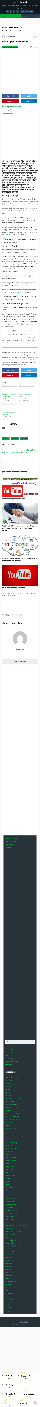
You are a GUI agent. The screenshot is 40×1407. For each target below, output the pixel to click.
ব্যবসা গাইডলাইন (9, 1299)
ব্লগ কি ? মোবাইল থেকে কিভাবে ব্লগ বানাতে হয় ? (14, 472)
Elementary (10, 235)
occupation (9, 1193)
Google (7, 1154)
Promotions (9, 1219)
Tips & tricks (9, 1255)
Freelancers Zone (11, 1149)
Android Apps (9, 1081)
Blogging (8, 1093)
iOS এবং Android (10, 1175)
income (7, 1163)
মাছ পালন (7, 1302)
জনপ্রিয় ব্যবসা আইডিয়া (10, 1281)
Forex (7, 1137)
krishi (7, 1181)
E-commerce (9, 1110)
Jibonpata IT (24, 1324)
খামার (6, 1272)
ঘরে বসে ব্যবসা (8, 1275)
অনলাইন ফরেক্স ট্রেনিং (8, 114)
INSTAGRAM (9, 1169)
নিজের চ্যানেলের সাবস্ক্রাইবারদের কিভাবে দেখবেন (13, 499)
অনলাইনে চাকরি (8, 1269)
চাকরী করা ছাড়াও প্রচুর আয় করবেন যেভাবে (12, 615)
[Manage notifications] (35, 1402)
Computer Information (13, 1098)
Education (8, 1125)
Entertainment (10, 1128)
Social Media (9, 1243)
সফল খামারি (8, 1308)
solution (8, 1249)
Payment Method (11, 1210)
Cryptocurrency (10, 1101)
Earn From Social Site (12, 1119)
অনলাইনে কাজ (8, 1267)
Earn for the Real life (10, 47)
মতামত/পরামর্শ (8, 1065)
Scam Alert (9, 1228)
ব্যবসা (6, 1296)
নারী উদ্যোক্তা (8, 1284)
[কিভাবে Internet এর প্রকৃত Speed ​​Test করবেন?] (9, 389)
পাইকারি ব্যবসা (8, 1290)
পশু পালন (7, 1287)
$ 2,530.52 (29, 1393)
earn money (9, 1122)
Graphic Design (10, 1160)
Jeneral (7, 1178)
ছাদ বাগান (7, 1278)
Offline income (10, 1196)
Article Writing (10, 1084)
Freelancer (8, 1146)
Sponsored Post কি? (11, 1062)
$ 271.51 (24, 1402)
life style (8, 1184)
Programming (10, 1216)
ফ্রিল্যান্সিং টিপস (9, 1293)
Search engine (10, 1234)
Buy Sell (8, 1095)
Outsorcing (9, 1208)
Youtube (8, 1261)
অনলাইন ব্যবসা (8, 1264)
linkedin (29, 101)
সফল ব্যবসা (8, 1311)
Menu (5, 16)
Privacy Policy (9, 1053)
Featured (8, 1134)
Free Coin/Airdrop (11, 1143)
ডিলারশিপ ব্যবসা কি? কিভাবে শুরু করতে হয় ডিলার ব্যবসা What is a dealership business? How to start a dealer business (19, 528)
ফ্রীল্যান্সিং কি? (8, 847)
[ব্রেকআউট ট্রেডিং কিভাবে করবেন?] (26, 389)
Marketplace (9, 1187)
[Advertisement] (20, 72)
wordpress (8, 1258)
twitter (29, 96)
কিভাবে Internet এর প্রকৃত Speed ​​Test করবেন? (8, 395)
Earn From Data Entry (12, 1116)
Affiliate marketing (11, 841)
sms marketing (10, 1240)
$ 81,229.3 (9, 1393)
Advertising (9, 1059)
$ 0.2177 (25, 1375)
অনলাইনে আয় (11, 36)
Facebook (8, 1131)
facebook (10, 96)
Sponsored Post (10, 1252)
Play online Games (11, 1213)
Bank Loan (9, 1087)
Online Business (10, 1199)
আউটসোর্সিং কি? (9, 844)
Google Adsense (10, 1157)
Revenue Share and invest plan (15, 1225)
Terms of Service (11, 1050)
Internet (8, 1172)
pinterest (10, 101)
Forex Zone (9, 1140)
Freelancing (9, 1151)
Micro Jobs (9, 1190)
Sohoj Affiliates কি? (11, 839)
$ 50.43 (8, 1375)
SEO (6, 1237)
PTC (6, 1222)
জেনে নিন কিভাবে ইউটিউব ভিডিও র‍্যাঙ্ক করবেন (13, 588)
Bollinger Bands (15, 292)
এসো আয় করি (20, 2)
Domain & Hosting (11, 1107)
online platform (10, 1205)
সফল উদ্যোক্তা (8, 1305)
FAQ (6, 1056)
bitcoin (7, 1090)
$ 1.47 (7, 1402)
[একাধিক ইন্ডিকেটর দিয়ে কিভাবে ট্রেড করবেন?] (9, 407)
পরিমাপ (25, 438)
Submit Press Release (26, 11)
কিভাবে (15, 438)
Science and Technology (13, 1231)
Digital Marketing (11, 1104)
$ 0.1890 (8, 1384)
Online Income (10, 1202)
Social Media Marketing (13, 1246)
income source (10, 1166)
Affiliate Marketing (11, 1078)
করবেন (6, 438)
